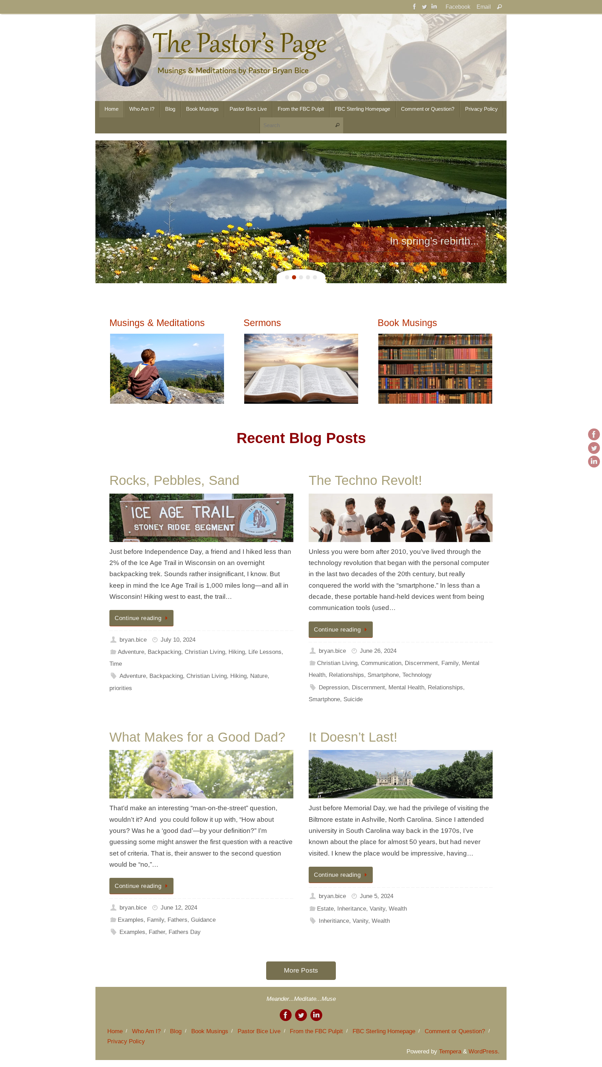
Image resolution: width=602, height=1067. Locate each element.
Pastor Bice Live (259, 1031)
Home (115, 1031)
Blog (176, 1031)
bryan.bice (133, 639)
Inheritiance (334, 921)
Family (449, 663)
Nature (259, 676)
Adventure (131, 652)
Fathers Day (185, 932)
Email (484, 6)
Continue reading (138, 618)
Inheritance (351, 908)
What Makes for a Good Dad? (197, 737)
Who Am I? (146, 1031)
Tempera (450, 1051)
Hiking (237, 652)
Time (115, 663)
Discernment (421, 663)
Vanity (377, 908)
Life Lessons (264, 652)
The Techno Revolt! (365, 480)
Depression (333, 687)
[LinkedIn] (434, 6)
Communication (381, 663)
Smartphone (383, 675)
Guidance (203, 920)
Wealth (398, 908)
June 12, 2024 (179, 907)
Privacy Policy (126, 1041)
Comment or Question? (455, 1031)
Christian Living (205, 652)
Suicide (353, 699)
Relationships (346, 675)
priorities (120, 688)
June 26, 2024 (378, 651)
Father (157, 932)
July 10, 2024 (178, 639)
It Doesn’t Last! (353, 737)
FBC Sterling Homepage (384, 1031)
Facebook (458, 6)
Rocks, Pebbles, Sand (174, 480)
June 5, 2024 (376, 896)
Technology (417, 675)
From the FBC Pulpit (316, 1031)
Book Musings (209, 1031)
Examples (131, 920)
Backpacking (164, 652)
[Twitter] (424, 6)
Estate (325, 908)
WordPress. (484, 1051)
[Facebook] (414, 6)
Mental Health (406, 687)
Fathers (177, 920)
